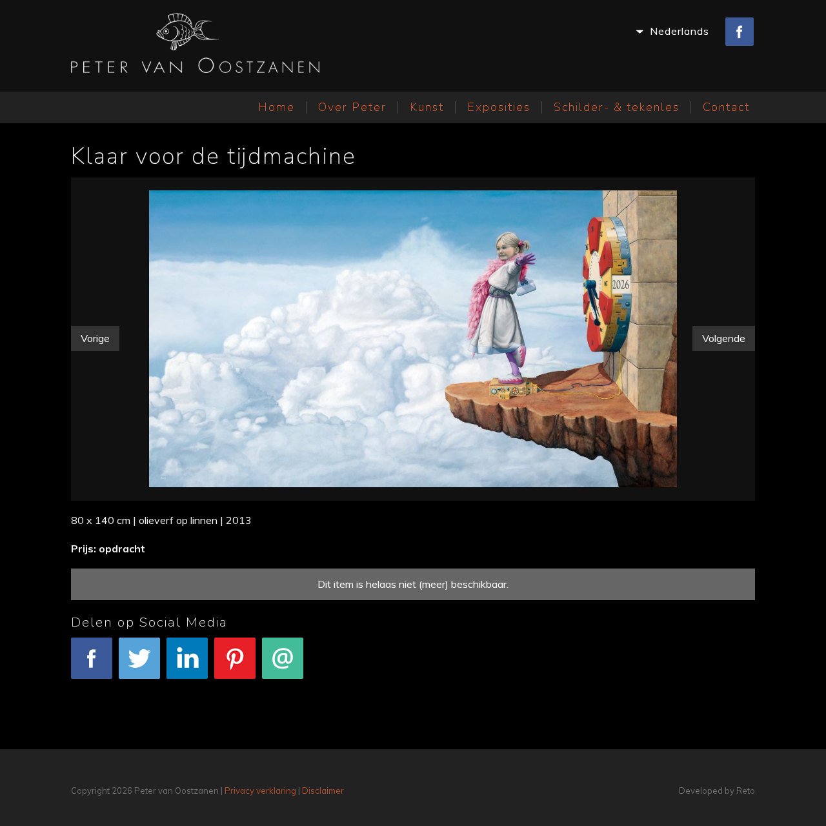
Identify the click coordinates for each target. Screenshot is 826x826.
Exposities (498, 107)
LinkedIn (187, 687)
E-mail (283, 687)
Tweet (139, 687)
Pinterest (235, 687)
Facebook (92, 687)
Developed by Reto (717, 790)
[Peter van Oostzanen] (195, 46)
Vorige (95, 338)
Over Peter (352, 107)
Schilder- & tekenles (617, 107)
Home (276, 107)
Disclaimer (323, 790)
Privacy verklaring (260, 790)
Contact (726, 107)
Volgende (723, 338)
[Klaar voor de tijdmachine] (413, 336)
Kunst (427, 107)
